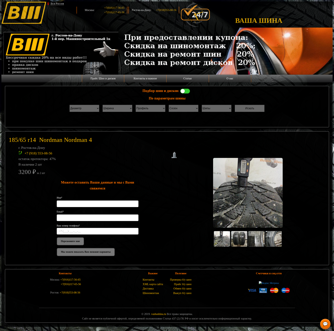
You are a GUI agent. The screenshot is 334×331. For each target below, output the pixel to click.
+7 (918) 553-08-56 (38, 153)
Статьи (187, 78)
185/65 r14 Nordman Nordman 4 (50, 139)
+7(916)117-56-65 (114, 7)
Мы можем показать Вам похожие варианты (86, 252)
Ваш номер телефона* (68, 225)
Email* (60, 211)
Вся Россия (57, 3)
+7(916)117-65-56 (114, 12)
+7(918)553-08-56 (166, 10)
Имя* (59, 197)
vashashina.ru (158, 314)
